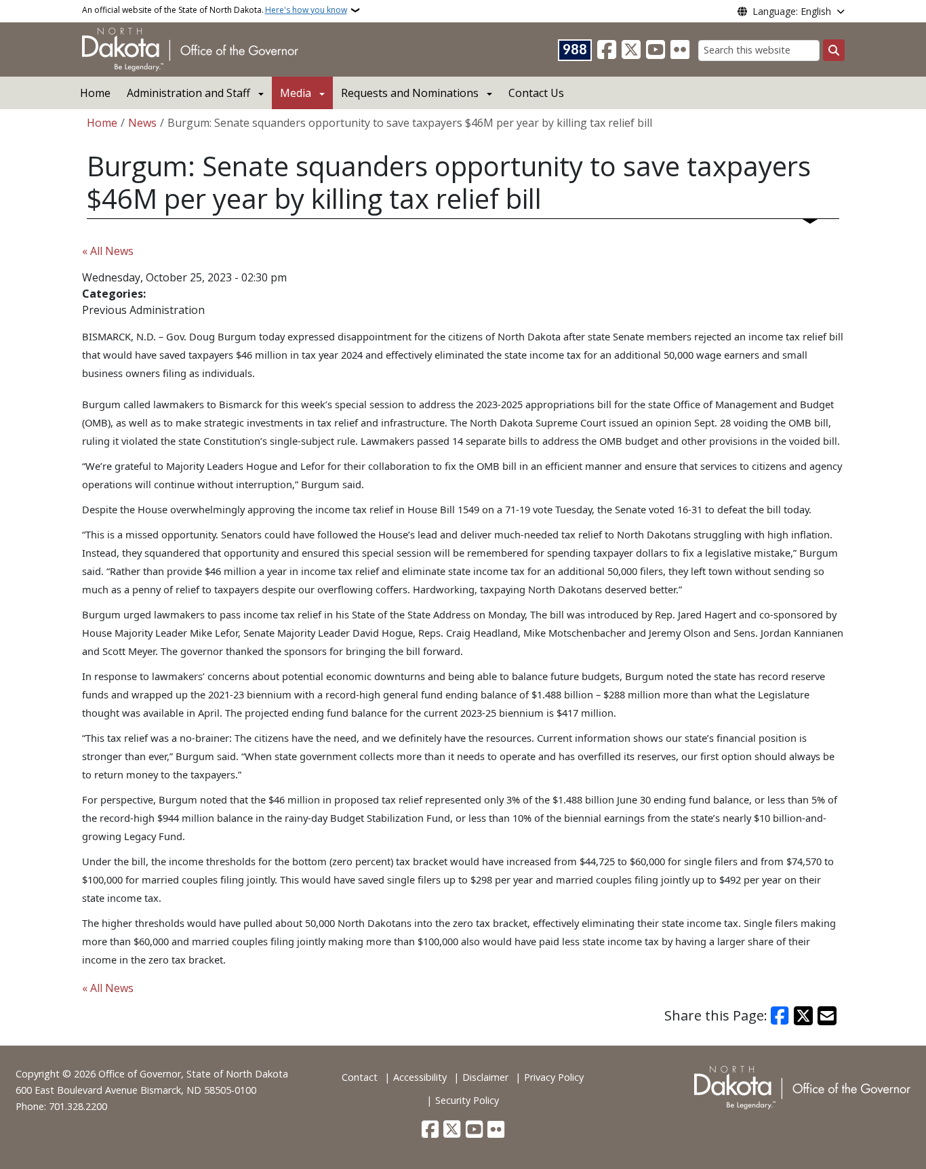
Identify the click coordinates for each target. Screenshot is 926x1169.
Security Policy (467, 1100)
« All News (108, 250)
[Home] (190, 48)
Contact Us (536, 92)
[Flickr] (679, 50)
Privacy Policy (554, 1077)
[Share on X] (803, 1015)
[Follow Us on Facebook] (606, 50)
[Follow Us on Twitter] (631, 50)
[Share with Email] (827, 1015)
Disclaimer (485, 1077)
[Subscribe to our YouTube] (655, 50)
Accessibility (420, 1077)
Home (95, 92)
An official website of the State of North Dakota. (214, 10)
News (142, 122)
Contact (360, 1077)
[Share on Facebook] (780, 1015)
